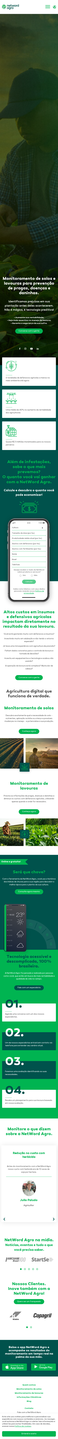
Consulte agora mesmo (29, 892)
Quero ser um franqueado (29, 1301)
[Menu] (47, 7)
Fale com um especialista (29, 988)
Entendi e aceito (29, 1434)
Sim (24, 575)
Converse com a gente (29, 331)
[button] (21, 1269)
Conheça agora (29, 731)
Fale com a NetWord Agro (29, 1412)
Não (35, 575)
